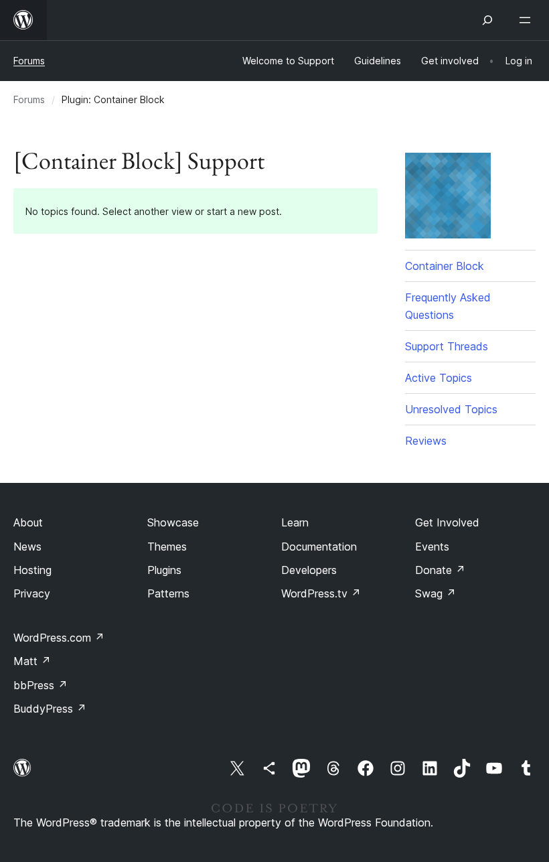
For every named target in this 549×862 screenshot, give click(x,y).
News (27, 546)
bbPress (40, 685)
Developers (309, 570)
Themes (167, 546)
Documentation (319, 546)
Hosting (32, 570)
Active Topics (438, 377)
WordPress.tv (321, 593)
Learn (295, 522)
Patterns (168, 593)
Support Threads (446, 346)
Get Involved (447, 522)
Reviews (426, 440)
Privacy (31, 593)
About (28, 522)
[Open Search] (487, 20)
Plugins (164, 570)
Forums (29, 60)
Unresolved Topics (451, 409)
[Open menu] (527, 20)
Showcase (173, 522)
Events (432, 546)
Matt (32, 661)
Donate (440, 570)
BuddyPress (49, 708)
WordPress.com (58, 637)
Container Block (444, 266)
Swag (435, 593)
